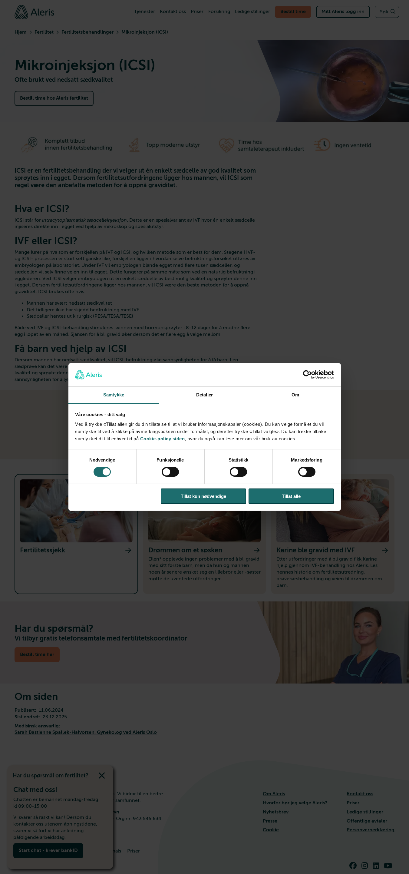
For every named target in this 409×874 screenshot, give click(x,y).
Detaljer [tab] (204, 394)
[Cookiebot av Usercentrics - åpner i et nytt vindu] (307, 374)
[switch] (170, 472)
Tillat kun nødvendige (203, 496)
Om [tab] (295, 394)
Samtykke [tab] (113, 394)
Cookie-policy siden (162, 438)
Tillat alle (291, 496)
